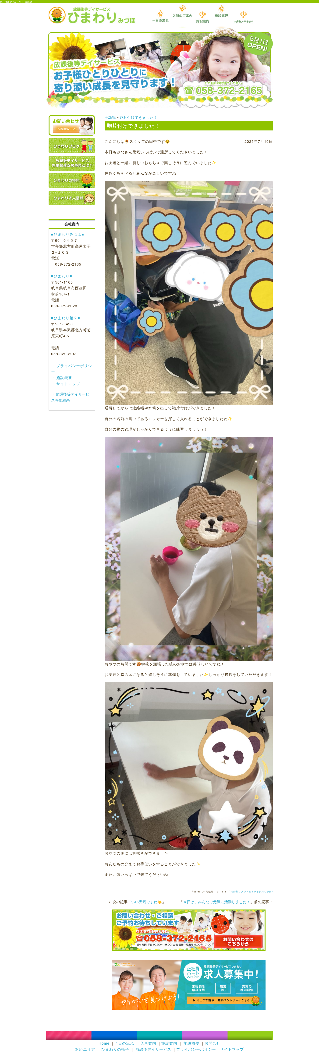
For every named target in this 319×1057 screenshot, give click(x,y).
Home (104, 1043)
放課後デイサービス (153, 1049)
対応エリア (85, 1049)
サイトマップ (67, 383)
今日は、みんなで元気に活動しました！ (216, 901)
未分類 (234, 891)
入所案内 (148, 1043)
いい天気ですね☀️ (146, 901)
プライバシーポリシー (196, 1049)
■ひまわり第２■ (65, 317)
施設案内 (169, 1043)
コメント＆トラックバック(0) (255, 891)
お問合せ (212, 1043)
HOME (110, 117)
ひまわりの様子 (115, 1049)
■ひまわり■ (61, 276)
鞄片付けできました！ (138, 117)
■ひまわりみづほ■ (67, 234)
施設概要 (63, 377)
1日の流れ (125, 1043)
